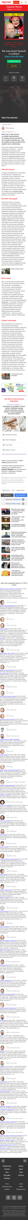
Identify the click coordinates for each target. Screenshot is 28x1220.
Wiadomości (7, 1166)
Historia (21, 1175)
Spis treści (8, 42)
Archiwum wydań (18, 42)
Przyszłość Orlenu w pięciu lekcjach (9, 859)
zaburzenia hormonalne (8, 355)
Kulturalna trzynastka (5, 1106)
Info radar (2, 638)
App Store (4, 473)
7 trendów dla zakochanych (7, 1109)
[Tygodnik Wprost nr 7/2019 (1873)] (14, 26)
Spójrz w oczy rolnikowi (6, 805)
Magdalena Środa (11, 687)
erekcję (17, 263)
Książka (2, 1066)
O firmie (7, 1184)
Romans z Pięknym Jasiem (7, 1140)
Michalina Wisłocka (11, 435)
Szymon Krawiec (11, 843)
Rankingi (7, 1178)
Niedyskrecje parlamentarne (7, 605)
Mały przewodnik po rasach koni (8, 940)
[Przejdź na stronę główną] (1, 2)
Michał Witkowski (11, 1103)
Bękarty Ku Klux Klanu (5, 949)
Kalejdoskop (3, 1082)
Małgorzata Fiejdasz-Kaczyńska (15, 782)
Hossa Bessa (3, 874)
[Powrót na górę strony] (24, 1160)
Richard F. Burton (10, 450)
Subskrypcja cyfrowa (7, 1186)
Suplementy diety (20, 490)
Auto (7, 1172)
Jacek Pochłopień (11, 602)
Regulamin (7, 1189)
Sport (21, 1169)
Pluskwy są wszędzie (5, 794)
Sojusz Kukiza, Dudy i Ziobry (7, 653)
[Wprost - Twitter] (14, 1197)
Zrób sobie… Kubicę (5, 1148)
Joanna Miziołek (11, 625)
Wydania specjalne (9, 44)
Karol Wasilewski (11, 831)
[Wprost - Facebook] (8, 1197)
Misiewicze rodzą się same (7, 719)
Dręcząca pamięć (4, 965)
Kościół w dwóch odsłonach (7, 785)
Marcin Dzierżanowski (12, 650)
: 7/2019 (14, 9)
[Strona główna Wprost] (6, 2)
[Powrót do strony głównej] (3, 1160)
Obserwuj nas (13, 499)
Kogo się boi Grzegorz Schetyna (8, 696)
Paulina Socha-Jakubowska (14, 802)
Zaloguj (14, 66)
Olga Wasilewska (11, 730)
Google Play (11, 473)
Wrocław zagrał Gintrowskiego (7, 1008)
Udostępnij (22, 495)
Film (1, 1035)
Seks (13, 490)
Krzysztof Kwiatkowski (13, 962)
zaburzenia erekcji (14, 156)
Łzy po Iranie (3, 834)
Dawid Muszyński (11, 1005)
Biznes (21, 1166)
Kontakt (21, 1184)
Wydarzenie (3, 1020)
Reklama (21, 1186)
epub (14, 80)
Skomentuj (7, 495)
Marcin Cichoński (11, 1063)
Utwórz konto (14, 61)
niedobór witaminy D (8, 218)
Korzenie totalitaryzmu (6, 980)
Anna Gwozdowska (12, 908)
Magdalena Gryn (11, 856)
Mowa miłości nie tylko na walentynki (9, 770)
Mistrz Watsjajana (10, 440)
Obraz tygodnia (4, 628)
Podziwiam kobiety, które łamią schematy (10, 1135)
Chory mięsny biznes (5, 820)
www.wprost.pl (16, 1215)
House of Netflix (4, 847)
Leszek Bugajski (11, 977)
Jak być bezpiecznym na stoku (8, 1145)
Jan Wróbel (9, 693)
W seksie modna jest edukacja (8, 1121)
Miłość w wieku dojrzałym (6, 670)
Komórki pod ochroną (5, 890)
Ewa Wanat (9, 767)
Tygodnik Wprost (14, 6)
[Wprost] (1, 124)
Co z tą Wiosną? (4, 673)
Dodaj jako (13, 503)
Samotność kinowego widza (7, 994)
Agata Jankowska (11, 817)
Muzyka (2, 1051)
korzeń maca (14, 252)
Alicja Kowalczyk (11, 937)
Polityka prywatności (21, 1189)
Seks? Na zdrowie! (4, 926)
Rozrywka (7, 1175)
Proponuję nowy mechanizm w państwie (10, 588)
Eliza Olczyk (9, 619)
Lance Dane (8, 445)
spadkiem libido (18, 191)
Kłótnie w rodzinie (4, 897)
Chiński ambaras (4, 911)
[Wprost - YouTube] (19, 1197)
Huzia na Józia (3, 754)
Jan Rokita (9, 923)
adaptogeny (5, 302)
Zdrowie (7, 1169)
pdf (6, 80)
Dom (21, 1172)
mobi (22, 80)
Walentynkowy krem (5, 1091)
